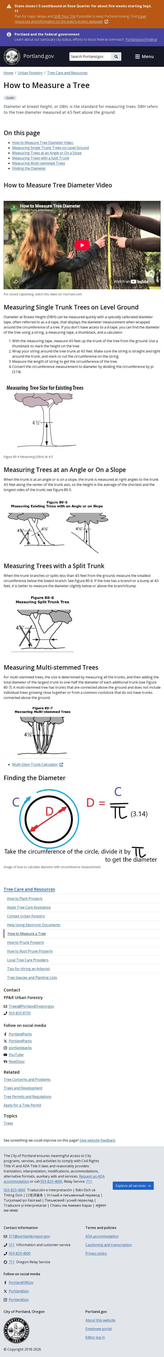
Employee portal (98, 1328)
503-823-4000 (51, 1181)
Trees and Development (23, 1088)
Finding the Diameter (29, 168)
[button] (144, 57)
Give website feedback (97, 1140)
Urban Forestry (30, 72)
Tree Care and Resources (67, 72)
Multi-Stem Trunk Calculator (35, 764)
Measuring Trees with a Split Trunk (40, 158)
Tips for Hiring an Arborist (28, 968)
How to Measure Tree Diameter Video (43, 142)
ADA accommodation (102, 1236)
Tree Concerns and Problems (27, 1079)
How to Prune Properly (25, 942)
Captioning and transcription (108, 1244)
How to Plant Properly (24, 898)
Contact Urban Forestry (26, 916)
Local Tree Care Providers (27, 960)
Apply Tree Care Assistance (29, 907)
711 (89, 1181)
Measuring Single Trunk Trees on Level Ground (50, 147)
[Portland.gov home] (28, 56)
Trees (8, 1123)
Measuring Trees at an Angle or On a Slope (47, 153)
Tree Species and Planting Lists (32, 977)
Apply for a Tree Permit (22, 1105)
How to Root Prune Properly (30, 951)
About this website (100, 1320)
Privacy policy (96, 1253)
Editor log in (95, 1337)
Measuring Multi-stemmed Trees (38, 163)
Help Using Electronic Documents (33, 925)
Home (8, 72)
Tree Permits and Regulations (27, 1096)
